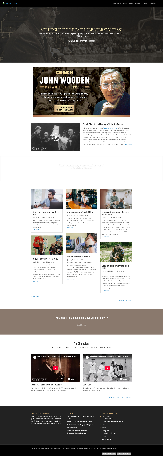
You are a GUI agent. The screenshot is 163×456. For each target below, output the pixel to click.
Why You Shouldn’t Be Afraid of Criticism (80, 212)
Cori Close (87, 385)
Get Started (81, 325)
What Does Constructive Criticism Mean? (45, 259)
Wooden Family (153, 3)
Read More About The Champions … (120, 397)
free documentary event (110, 128)
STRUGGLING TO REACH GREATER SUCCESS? (82, 30)
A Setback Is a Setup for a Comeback (78, 257)
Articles (125, 3)
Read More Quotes (81, 173)
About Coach (116, 3)
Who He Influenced (110, 433)
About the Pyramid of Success (113, 422)
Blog (43, 217)
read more (36, 229)
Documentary (108, 419)
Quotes (145, 3)
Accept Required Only (109, 453)
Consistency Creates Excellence (77, 433)
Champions (137, 3)
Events (131, 3)
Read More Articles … (125, 300)
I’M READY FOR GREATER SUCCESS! (81, 41)
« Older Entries (35, 297)
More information (124, 453)
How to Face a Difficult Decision (77, 430)
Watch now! (128, 144)
